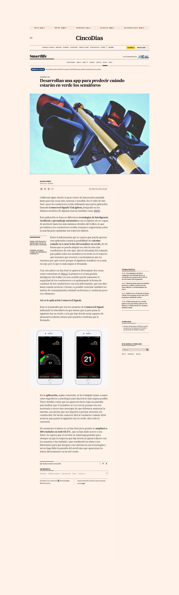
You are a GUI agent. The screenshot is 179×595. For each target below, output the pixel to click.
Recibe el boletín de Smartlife (52, 464)
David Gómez (45, 181)
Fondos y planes (84, 47)
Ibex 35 (36, 28)
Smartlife (38, 56)
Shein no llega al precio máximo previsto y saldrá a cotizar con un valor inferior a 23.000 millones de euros (135, 286)
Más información (45, 483)
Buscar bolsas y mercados (132, 344)
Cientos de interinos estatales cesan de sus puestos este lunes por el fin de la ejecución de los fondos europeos (135, 328)
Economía (66, 47)
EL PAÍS (110, 46)
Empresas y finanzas (48, 47)
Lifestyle (98, 62)
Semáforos (43, 473)
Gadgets (92, 62)
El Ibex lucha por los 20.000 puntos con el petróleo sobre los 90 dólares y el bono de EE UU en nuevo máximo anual (135, 304)
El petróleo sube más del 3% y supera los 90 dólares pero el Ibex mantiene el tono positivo (73, 69)
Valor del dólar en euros (131, 28)
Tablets (78, 62)
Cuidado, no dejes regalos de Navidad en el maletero (38, 252)
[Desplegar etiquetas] (107, 473)
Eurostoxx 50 (104, 28)
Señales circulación (54, 473)
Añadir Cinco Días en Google (99, 189)
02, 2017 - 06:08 (46, 183)
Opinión (103, 47)
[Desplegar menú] (31, 38)
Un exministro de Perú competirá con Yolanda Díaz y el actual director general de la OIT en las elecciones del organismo (134, 276)
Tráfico (74, 473)
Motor (105, 62)
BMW (97, 210)
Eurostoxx (131, 354)
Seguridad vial (66, 473)
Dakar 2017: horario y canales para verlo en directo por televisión (38, 243)
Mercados (59, 47)
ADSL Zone (143, 56)
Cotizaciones (74, 47)
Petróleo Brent (80, 28)
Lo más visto (126, 321)
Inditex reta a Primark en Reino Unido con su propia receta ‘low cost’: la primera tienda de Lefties (135, 295)
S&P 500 (57, 28)
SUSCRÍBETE (130, 47)
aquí (83, 483)
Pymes (110, 62)
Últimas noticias (95, 47)
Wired (64, 273)
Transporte (81, 473)
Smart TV (85, 62)
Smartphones (71, 62)
